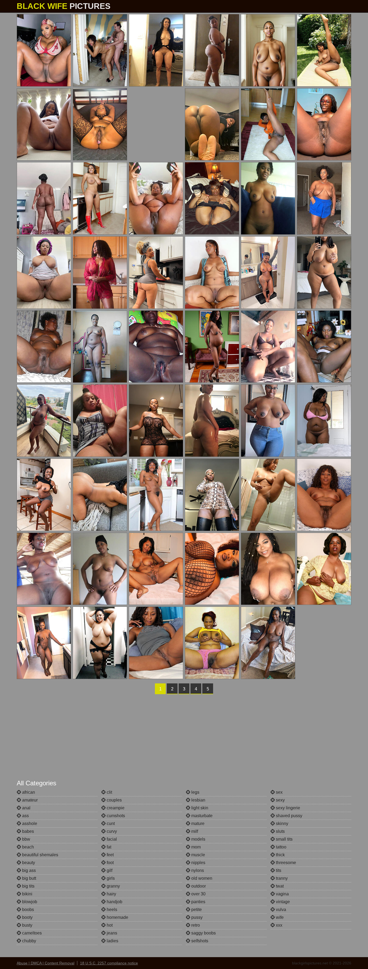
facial (111, 839)
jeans (111, 933)
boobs (27, 909)
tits (278, 870)
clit (109, 792)
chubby (28, 941)
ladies (112, 941)
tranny (281, 878)
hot (109, 925)
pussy (196, 917)
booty (27, 917)
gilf (109, 870)
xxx (278, 925)
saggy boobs (203, 933)
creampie (115, 808)
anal (25, 808)
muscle (197, 854)
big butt (28, 878)
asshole (29, 823)
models (197, 839)
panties (197, 901)
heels (111, 909)
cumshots (115, 815)
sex (279, 792)
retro (195, 925)
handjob (114, 901)
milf (194, 831)
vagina (282, 894)
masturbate (201, 815)
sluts (280, 831)
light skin (199, 808)
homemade (117, 917)
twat (279, 886)
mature (197, 823)
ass (25, 815)
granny (113, 886)
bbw (25, 839)
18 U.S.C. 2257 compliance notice (109, 963)
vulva (280, 909)
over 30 (198, 894)
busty (26, 925)
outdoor (198, 886)
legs (194, 792)
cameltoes (31, 933)
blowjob (29, 901)
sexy (280, 800)
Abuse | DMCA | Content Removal (45, 963)
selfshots (199, 941)
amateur (29, 800)
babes (27, 831)
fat (108, 847)
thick (280, 854)
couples (114, 800)
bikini (26, 894)
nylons (197, 870)
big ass (28, 870)
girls (110, 878)
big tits (27, 886)
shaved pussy (288, 815)
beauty (28, 862)
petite (196, 909)
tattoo (280, 847)
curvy (111, 831)
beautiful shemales (39, 854)
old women (201, 878)
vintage (282, 901)
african (28, 792)
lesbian (197, 800)
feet (110, 854)
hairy (111, 894)
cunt (110, 823)
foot (110, 862)
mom (195, 847)
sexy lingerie (287, 808)
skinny (281, 823)
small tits (284, 839)
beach (27, 847)
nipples (197, 862)
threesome (285, 862)
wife (279, 917)
